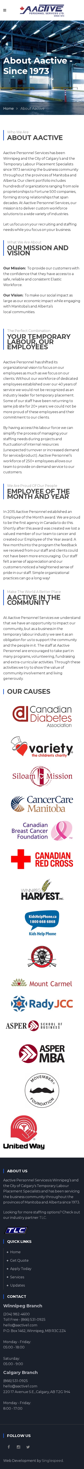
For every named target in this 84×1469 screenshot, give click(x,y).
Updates (17, 1285)
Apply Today (20, 1269)
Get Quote (19, 1260)
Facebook (8, 1447)
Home (8, 108)
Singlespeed (52, 1461)
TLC (42, 1218)
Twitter (28, 1447)
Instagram (18, 1447)
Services (17, 1277)
